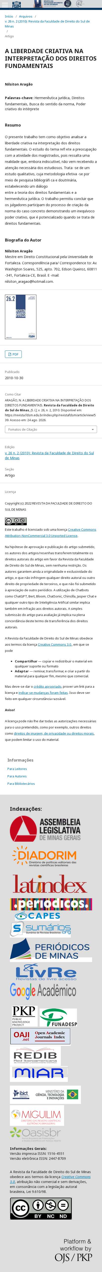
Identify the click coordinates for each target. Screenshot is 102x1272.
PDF (15, 354)
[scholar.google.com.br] (43, 999)
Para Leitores (17, 769)
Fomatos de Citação (22, 429)
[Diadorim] (44, 868)
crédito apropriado (47, 686)
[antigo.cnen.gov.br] (46, 980)
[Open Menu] (5, 5)
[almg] (51, 840)
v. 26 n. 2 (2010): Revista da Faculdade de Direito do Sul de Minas (47, 23)
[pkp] (25, 1025)
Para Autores (17, 776)
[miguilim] (37, 1124)
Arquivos (25, 16)
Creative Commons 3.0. (55, 644)
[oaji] (40, 1043)
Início (9, 16)
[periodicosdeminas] (51, 959)
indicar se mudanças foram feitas (43, 692)
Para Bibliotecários (21, 783)
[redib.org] (35, 1063)
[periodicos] (51, 909)
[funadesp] (58, 1025)
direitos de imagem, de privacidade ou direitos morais (54, 733)
